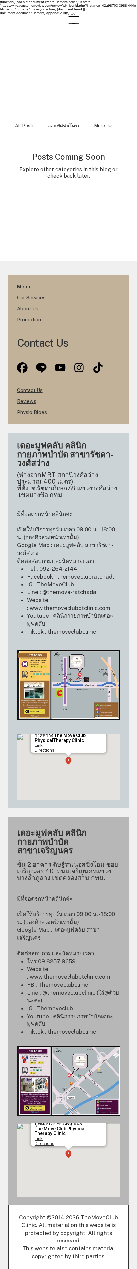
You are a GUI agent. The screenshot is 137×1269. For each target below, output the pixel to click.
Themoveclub (55, 1008)
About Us (27, 308)
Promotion (29, 319)
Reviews (26, 401)
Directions (44, 750)
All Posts (25, 125)
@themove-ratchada (69, 592)
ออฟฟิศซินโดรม (64, 125)
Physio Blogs (32, 412)
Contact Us (30, 390)
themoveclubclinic (72, 631)
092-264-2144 (58, 568)
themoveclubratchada (86, 576)
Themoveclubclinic (63, 984)
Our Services (31, 297)
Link (39, 745)
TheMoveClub (55, 584)
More (99, 125)
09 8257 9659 (57, 961)
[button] (68, 761)
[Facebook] (22, 367)
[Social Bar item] (41, 367)
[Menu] (73, 20)
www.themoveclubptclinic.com (70, 608)
